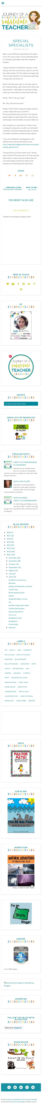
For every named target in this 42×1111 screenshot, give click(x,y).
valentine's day (11, 696)
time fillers (24, 691)
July (10, 574)
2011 (9, 555)
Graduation (13, 621)
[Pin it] (27, 175)
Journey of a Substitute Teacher (16, 1099)
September (13, 567)
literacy (26, 673)
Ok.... (10, 602)
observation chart (19, 678)
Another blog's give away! (19, 605)
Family (11, 596)
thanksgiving (10, 691)
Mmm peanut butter (17, 593)
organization (10, 682)
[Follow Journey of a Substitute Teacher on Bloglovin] (13, 1029)
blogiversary (20, 659)
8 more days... (14, 624)
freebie (8, 673)
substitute (22, 687)
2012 (9, 551)
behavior (9, 659)
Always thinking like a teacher (20, 586)
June (11, 577)
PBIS (19, 650)
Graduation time (15, 618)
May (10, 627)
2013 (9, 548)
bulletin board (11, 664)
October (12, 564)
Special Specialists (16, 612)
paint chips (23, 682)
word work (21, 701)
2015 (9, 542)
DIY (6, 650)
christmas (24, 664)
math (7, 678)
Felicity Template (31, 1099)
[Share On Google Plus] (21, 175)
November (13, 561)
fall (28, 668)
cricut (7, 668)
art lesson (9, 655)
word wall (9, 701)
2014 (9, 545)
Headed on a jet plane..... (18, 580)
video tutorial (26, 696)
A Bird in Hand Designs (18, 1102)
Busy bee (12, 583)
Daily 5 (12, 650)
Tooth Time (13, 589)
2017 (9, 536)
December (13, 558)
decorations (18, 668)
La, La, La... (13, 615)
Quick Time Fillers (21, 481)
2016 (9, 539)
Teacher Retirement (17, 608)
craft (33, 664)
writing (32, 701)
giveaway (17, 673)
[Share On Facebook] (15, 175)
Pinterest (27, 650)
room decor (10, 687)
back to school (23, 655)
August (12, 570)
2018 (9, 532)
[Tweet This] (9, 175)
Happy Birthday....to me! (18, 599)
